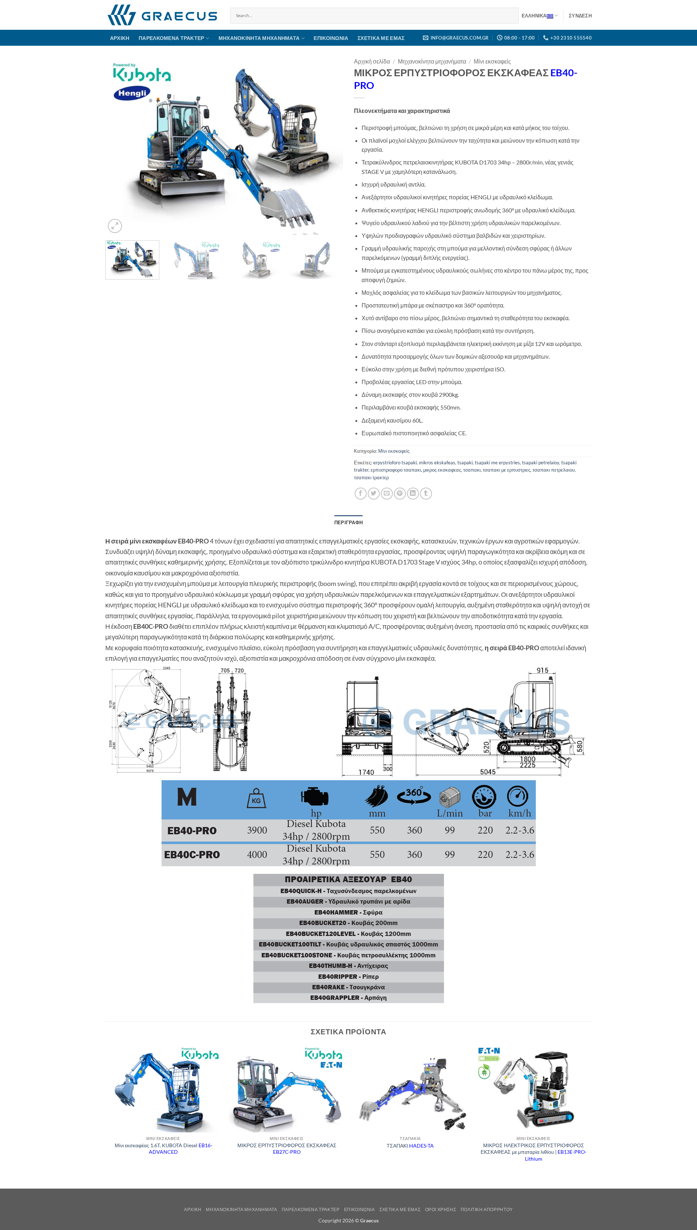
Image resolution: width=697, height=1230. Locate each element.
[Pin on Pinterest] (400, 494)
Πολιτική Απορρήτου (487, 1209)
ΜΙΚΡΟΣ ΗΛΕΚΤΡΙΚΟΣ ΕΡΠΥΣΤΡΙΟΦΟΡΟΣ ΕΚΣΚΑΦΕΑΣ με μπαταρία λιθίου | (534, 1152)
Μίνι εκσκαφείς (492, 61)
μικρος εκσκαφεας (442, 470)
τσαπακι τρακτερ (371, 477)
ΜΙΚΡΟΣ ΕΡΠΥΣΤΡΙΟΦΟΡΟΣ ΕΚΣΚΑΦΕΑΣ (287, 1148)
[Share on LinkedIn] (413, 494)
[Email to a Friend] (387, 494)
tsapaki (465, 462)
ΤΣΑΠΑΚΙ (410, 1146)
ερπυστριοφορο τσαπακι (396, 470)
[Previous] (119, 146)
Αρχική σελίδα (372, 61)
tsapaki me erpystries (497, 462)
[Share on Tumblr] (426, 494)
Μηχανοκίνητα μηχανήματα (259, 38)
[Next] (329, 146)
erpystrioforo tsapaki (395, 462)
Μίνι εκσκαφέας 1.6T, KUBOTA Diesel (163, 1148)
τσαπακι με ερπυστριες (506, 470)
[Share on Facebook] (361, 494)
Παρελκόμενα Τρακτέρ (171, 38)
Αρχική (120, 38)
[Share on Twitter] (374, 494)
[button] (580, 15)
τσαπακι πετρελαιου (554, 470)
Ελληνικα (534, 16)
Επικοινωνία (331, 38)
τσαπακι (472, 470)
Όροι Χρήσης (440, 1209)
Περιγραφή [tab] (348, 522)
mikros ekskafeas (437, 462)
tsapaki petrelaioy (540, 462)
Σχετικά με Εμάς (381, 38)
